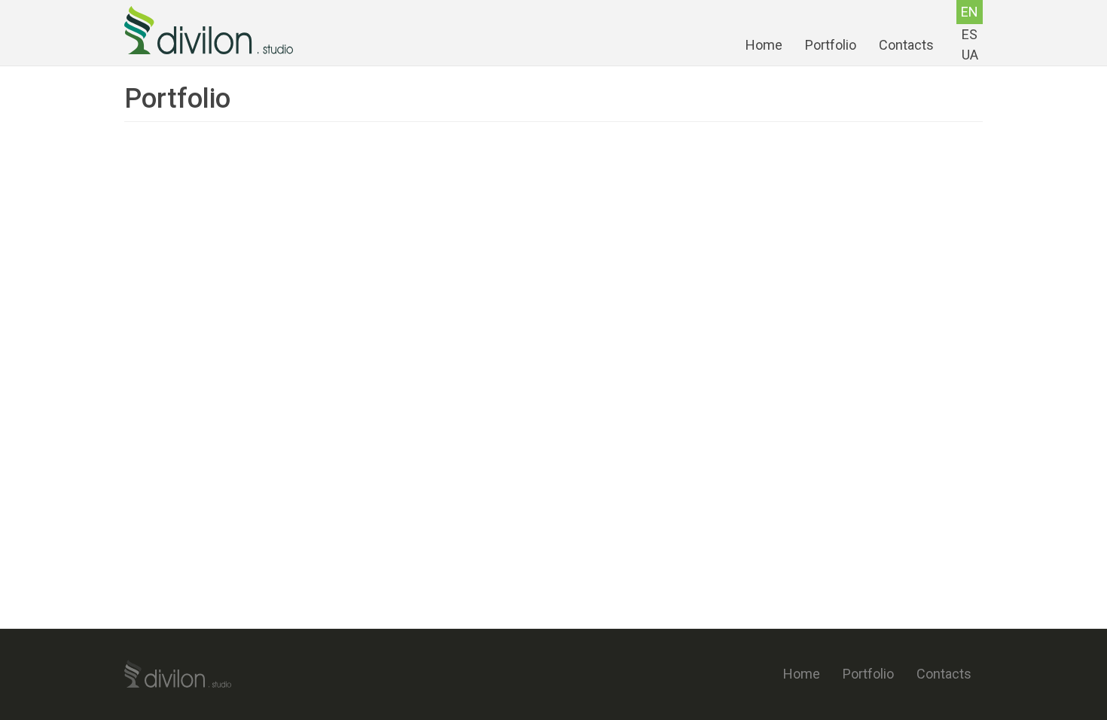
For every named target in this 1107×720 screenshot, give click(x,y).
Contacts (906, 45)
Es (969, 34)
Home (764, 45)
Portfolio (830, 45)
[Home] (214, 30)
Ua (970, 55)
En (969, 12)
